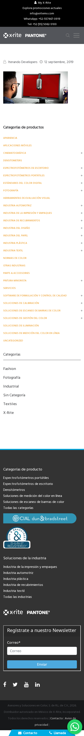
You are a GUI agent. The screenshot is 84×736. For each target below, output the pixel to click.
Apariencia (10, 138)
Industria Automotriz (17, 205)
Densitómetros (14, 489)
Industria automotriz (18, 572)
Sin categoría (14, 395)
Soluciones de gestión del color (25, 318)
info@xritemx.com (42, 13)
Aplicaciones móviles (17, 145)
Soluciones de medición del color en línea (31, 333)
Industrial (11, 386)
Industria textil (13, 250)
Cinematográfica (14, 153)
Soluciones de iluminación (21, 325)
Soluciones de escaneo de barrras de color (33, 501)
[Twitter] (15, 686)
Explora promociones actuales (42, 8)
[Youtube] (26, 686)
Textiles (10, 404)
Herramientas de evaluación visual (26, 198)
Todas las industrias (17, 596)
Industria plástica (15, 243)
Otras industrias (14, 265)
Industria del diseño (16, 228)
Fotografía (10, 190)
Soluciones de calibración (21, 303)
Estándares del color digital (22, 183)
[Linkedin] (37, 686)
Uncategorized (13, 340)
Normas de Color (14, 258)
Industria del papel (15, 235)
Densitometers (12, 160)
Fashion (9, 368)
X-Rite (8, 412)
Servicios (9, 288)
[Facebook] (4, 684)
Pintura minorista (14, 280)
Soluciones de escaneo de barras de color (32, 310)
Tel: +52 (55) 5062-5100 (42, 24)
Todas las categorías (18, 507)
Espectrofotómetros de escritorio (26, 168)
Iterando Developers (22, 62)
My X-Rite (44, 3)
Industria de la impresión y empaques (27, 213)
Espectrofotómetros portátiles (24, 175)
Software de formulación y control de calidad (35, 295)
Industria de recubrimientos (21, 220)
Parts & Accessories (16, 273)
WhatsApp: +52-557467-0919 (42, 19)
